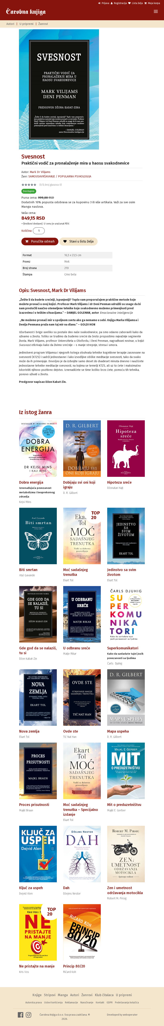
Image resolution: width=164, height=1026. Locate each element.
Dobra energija (31, 482)
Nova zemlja (29, 731)
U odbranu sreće (76, 648)
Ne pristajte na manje (37, 966)
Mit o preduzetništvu (124, 805)
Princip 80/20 (74, 966)
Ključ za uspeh (31, 888)
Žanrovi (43, 24)
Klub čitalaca (104, 995)
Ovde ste (70, 731)
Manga (63, 995)
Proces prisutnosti (34, 805)
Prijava (105, 3)
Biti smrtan (28, 570)
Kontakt (100, 1002)
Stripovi (49, 995)
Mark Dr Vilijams (40, 172)
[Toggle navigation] (156, 11)
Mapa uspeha (118, 731)
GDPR (110, 1002)
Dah (66, 888)
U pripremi (26, 24)
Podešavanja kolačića (127, 1002)
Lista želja (137, 3)
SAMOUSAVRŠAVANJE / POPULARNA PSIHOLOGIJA (59, 176)
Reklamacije (71, 1002)
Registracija (120, 3)
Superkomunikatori (122, 648)
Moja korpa (153, 3)
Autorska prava (33, 1002)
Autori (10, 24)
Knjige (37, 995)
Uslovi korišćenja (53, 1002)
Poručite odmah (42, 241)
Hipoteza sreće (119, 482)
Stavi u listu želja (81, 241)
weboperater (130, 1014)
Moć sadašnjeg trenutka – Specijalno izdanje (80, 810)
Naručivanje (86, 1002)
